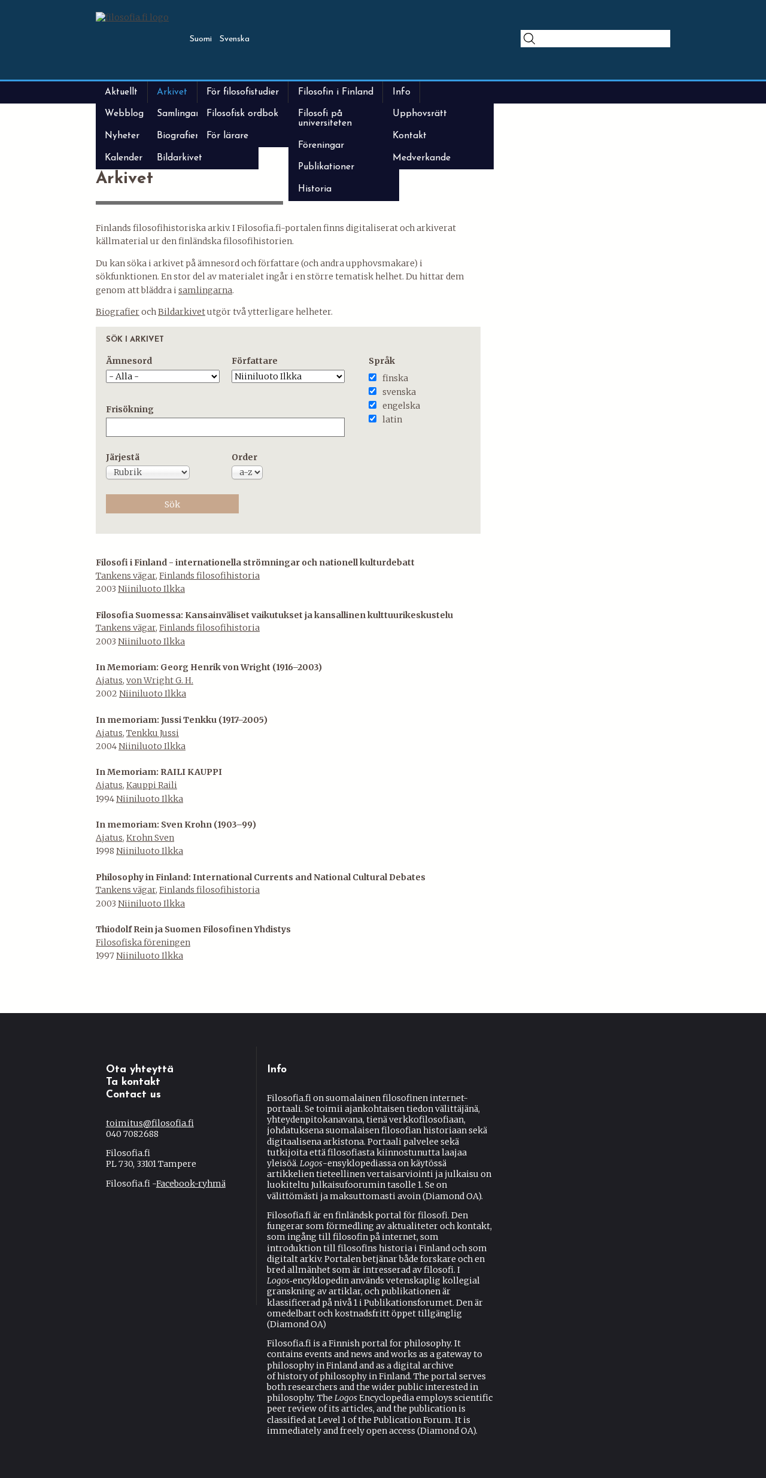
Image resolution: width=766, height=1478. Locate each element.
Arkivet (172, 92)
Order (244, 457)
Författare (255, 360)
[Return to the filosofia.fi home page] (132, 17)
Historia (315, 189)
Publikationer (326, 167)
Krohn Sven (150, 837)
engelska (401, 405)
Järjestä (122, 457)
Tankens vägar (126, 575)
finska (395, 378)
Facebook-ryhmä (191, 1183)
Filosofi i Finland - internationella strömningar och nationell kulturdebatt (255, 562)
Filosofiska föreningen (143, 942)
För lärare (227, 136)
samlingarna (205, 290)
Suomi (201, 39)
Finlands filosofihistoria (209, 575)
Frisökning (130, 409)
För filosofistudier (242, 92)
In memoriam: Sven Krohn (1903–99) (176, 824)
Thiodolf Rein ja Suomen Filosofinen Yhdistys (193, 929)
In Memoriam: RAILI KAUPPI (159, 772)
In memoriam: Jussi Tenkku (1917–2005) (182, 719)
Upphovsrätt (420, 113)
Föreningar (321, 145)
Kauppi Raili (151, 785)
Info (402, 92)
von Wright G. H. (159, 680)
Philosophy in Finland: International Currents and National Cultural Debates (260, 877)
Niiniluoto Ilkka (151, 588)
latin (392, 419)
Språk (382, 360)
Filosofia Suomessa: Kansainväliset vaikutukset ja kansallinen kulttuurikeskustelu (274, 615)
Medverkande (422, 158)
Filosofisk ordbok (242, 113)
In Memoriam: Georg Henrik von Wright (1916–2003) (209, 667)
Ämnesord (129, 360)
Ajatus (109, 680)
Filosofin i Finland (335, 92)
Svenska (235, 39)
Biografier (117, 311)
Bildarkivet (179, 158)
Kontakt (410, 136)
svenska (399, 392)
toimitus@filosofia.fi (150, 1123)
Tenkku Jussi (152, 733)
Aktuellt (121, 92)
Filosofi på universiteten (325, 118)
